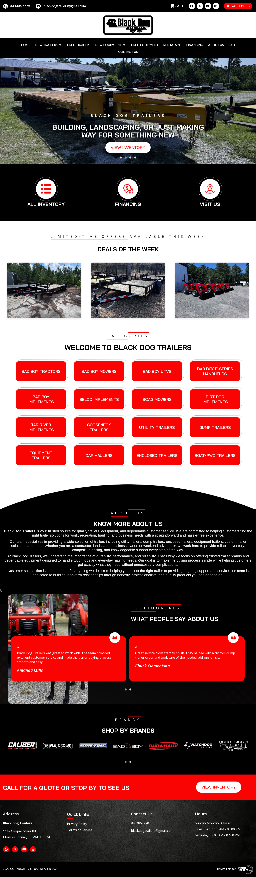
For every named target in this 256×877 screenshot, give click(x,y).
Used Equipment (144, 45)
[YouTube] (208, 6)
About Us (216, 45)
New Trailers (46, 45)
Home (25, 45)
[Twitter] (200, 6)
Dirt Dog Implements (215, 399)
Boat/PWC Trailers (215, 455)
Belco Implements (99, 399)
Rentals (170, 45)
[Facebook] (192, 6)
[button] (120, 158)
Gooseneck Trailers (99, 427)
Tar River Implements (41, 427)
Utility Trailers (157, 427)
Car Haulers (99, 455)
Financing (194, 45)
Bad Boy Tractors (41, 371)
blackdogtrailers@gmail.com (152, 830)
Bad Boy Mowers (99, 371)
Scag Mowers (157, 399)
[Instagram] (216, 6)
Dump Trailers (215, 427)
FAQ (232, 45)
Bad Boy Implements (41, 399)
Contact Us (128, 52)
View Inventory (128, 147)
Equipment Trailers (41, 455)
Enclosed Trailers (157, 455)
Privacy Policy (77, 824)
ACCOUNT (239, 6)
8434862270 (140, 823)
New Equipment (108, 45)
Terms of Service (79, 830)
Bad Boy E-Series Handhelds (215, 371)
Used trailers (78, 45)
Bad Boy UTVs (157, 371)
